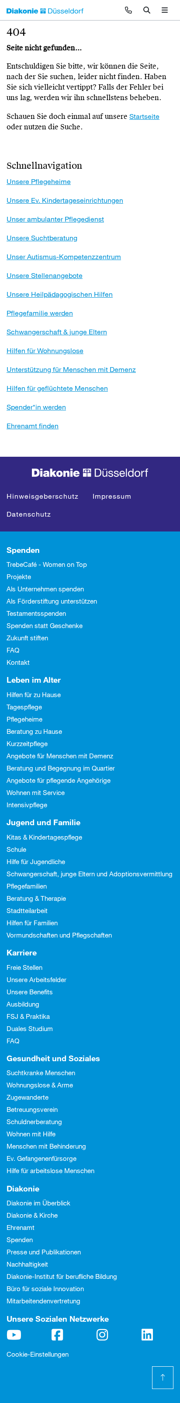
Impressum (112, 496)
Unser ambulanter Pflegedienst (55, 219)
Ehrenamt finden (33, 425)
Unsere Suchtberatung (42, 237)
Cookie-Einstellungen (38, 1354)
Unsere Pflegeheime (39, 181)
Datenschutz (29, 514)
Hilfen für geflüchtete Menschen (57, 388)
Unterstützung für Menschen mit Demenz (71, 369)
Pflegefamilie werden (40, 313)
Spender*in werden (36, 407)
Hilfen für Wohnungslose (45, 350)
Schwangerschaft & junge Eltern (57, 331)
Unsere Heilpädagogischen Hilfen (60, 294)
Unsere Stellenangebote (45, 275)
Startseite (144, 116)
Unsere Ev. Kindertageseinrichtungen (65, 200)
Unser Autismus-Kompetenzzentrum (64, 256)
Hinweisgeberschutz (43, 496)
